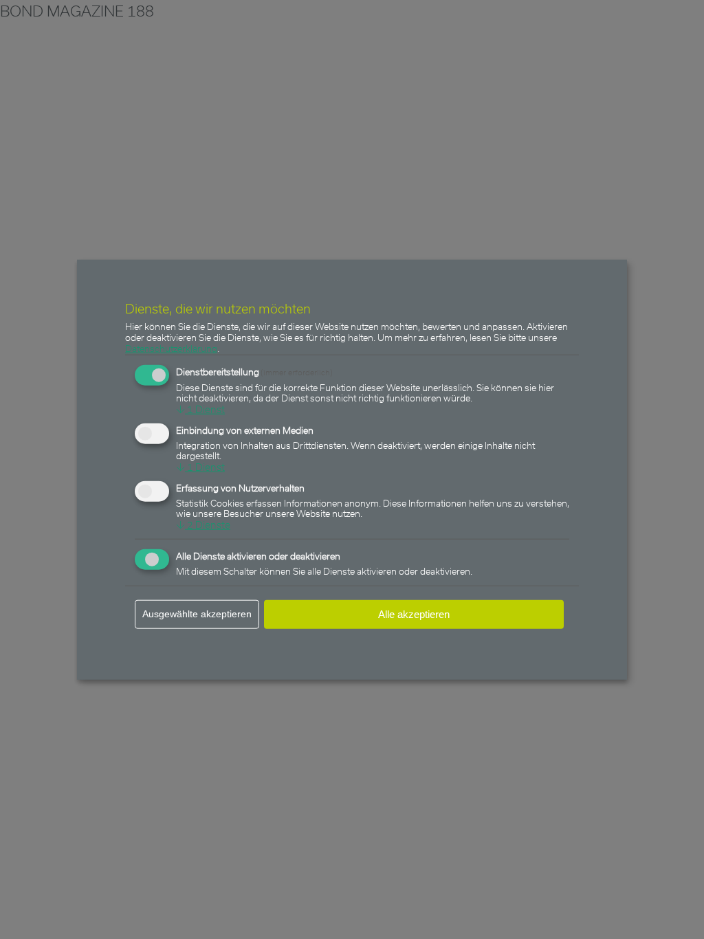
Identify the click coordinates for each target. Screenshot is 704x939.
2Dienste (203, 525)
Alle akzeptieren (414, 614)
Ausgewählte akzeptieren (197, 613)
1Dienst (200, 409)
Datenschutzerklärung (171, 348)
